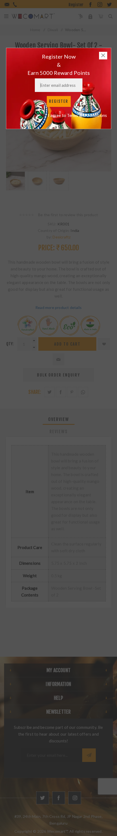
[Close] (103, 55)
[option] (15, 186)
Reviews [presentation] (59, 431)
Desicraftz (61, 237)
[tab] (58, 419)
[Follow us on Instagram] (74, 798)
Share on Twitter (50, 392)
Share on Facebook (61, 392)
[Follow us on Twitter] (42, 798)
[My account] (90, 16)
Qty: (10, 343)
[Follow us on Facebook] (58, 798)
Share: (34, 392)
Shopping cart (101, 16)
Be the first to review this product (68, 214)
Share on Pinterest (72, 392)
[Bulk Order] (80, 16)
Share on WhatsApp (83, 392)
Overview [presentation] (58, 419)
